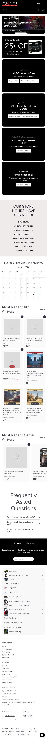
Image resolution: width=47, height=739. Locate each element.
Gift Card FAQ (6, 696)
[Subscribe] (32, 559)
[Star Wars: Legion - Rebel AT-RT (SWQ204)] (16, 462)
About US (4, 666)
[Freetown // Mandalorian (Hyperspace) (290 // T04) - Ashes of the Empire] (35, 403)
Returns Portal (6, 674)
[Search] (42, 10)
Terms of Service (7, 649)
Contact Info (5, 668)
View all (42, 309)
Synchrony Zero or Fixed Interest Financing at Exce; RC (18, 702)
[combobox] (23, 10)
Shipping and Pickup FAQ (9, 677)
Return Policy (20, 731)
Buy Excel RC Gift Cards (9, 691)
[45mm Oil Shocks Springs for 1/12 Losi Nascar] (12, 332)
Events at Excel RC (7, 671)
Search (4, 646)
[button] (39, 10)
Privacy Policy (33, 729)
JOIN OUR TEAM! (7, 682)
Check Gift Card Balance (9, 693)
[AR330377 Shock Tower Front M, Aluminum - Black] (12, 365)
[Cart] (38, 4)
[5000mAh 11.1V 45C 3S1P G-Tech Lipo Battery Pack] (35, 332)
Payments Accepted (8, 655)
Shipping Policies (8, 731)
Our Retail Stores (7, 680)
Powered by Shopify (23, 734)
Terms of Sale (31, 731)
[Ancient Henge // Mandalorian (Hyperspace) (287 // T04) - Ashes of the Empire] (35, 367)
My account (5, 657)
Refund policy (6, 652)
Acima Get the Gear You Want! (11, 699)
